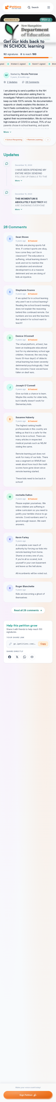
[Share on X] (17, 657)
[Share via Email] (32, 657)
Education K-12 (11, 20)
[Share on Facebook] (9, 657)
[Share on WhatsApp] (24, 657)
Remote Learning (35, 140)
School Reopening (13, 140)
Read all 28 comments (28, 610)
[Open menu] (49, 7)
